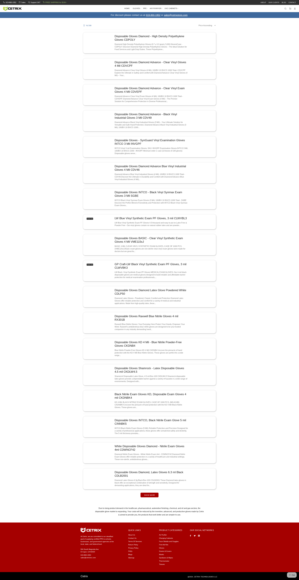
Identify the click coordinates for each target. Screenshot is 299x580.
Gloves (161, 548)
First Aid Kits (163, 545)
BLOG (284, 2)
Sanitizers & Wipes (166, 558)
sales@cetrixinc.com (88, 558)
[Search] (286, 8)
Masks (161, 554)
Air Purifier (163, 535)
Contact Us (132, 538)
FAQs (130, 551)
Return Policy (133, 545)
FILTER (88, 25)
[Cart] (290, 8)
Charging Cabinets (166, 538)
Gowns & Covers (165, 551)
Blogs (130, 554)
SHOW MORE (149, 495)
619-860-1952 (11, 2)
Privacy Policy (133, 548)
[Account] (294, 8)
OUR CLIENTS (274, 2)
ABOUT (263, 2)
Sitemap (131, 558)
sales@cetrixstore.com (176, 15)
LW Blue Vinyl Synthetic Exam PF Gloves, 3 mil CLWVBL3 (151, 218)
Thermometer (164, 561)
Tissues (162, 564)
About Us (131, 535)
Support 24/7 (35, 2)
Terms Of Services (135, 541)
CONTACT (292, 2)
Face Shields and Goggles (169, 541)
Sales (23, 2)
